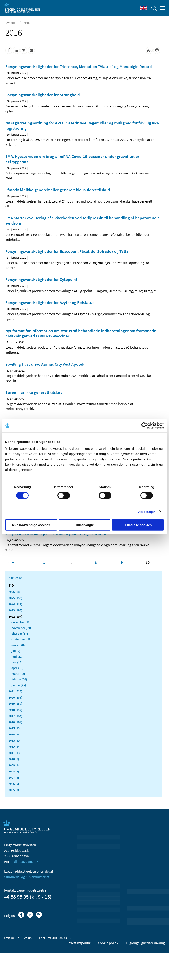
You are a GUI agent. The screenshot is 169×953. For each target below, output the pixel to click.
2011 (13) (15, 753)
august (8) (18, 645)
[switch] (63, 495)
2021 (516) (15, 691)
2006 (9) (14, 784)
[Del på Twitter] (23, 50)
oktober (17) (19, 634)
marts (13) (18, 674)
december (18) (21, 622)
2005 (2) (14, 790)
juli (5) (15, 651)
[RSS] (39, 917)
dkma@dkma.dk (26, 861)
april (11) (17, 668)
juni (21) (17, 656)
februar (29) (19, 679)
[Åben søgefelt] (154, 8)
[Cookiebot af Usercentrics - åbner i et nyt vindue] (144, 425)
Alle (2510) (16, 578)
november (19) (21, 628)
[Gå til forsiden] (22, 7)
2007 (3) (14, 778)
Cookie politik (108, 943)
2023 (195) (15, 610)
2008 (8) (14, 771)
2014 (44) (15, 734)
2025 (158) (15, 598)
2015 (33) (15, 728)
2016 (27, 23)
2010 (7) (14, 759)
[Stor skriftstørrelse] (149, 50)
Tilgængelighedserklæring (145, 943)
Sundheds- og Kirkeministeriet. (27, 877)
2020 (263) (15, 697)
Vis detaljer (146, 511)
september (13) (21, 639)
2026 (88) (15, 592)
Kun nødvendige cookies (31, 525)
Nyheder (11, 23)
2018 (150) (15, 710)
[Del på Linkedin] (16, 50)
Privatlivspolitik (79, 943)
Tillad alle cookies (138, 525)
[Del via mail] (31, 50)
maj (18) (16, 662)
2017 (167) (15, 716)
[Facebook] (22, 917)
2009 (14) (15, 765)
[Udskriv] (156, 50)
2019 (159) (15, 704)
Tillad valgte (84, 525)
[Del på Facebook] (8, 50)
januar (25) (18, 685)
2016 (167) (15, 722)
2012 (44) (15, 747)
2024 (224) (15, 604)
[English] (143, 8)
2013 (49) (15, 741)
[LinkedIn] (30, 917)
